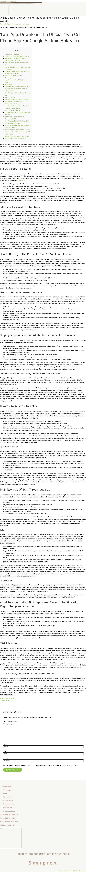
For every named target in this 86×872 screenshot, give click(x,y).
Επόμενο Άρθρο (5, 700)
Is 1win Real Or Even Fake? (13, 123)
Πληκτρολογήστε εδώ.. (10, 721)
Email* (5, 751)
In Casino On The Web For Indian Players (17, 56)
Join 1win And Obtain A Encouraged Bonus (17, 99)
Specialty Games (10, 97)
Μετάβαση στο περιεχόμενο (8, 1)
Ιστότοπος (6, 758)
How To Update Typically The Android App (17, 121)
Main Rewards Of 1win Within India (15, 80)
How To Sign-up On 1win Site (13, 75)
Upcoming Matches (10, 78)
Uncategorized (17, 24)
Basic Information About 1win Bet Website (17, 130)
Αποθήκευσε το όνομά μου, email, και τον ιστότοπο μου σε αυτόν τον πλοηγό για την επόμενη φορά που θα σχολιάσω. (41, 765)
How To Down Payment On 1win (14, 110)
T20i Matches (9, 91)
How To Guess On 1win (11, 104)
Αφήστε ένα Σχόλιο (6, 24)
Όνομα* (5, 744)
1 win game (21, 180)
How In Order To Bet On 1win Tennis (15, 138)
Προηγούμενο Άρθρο (7, 698)
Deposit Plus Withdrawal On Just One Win (17, 136)
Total (6, 82)
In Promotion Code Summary (13, 101)
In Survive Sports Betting (12, 54)
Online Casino (9, 84)
